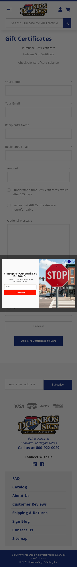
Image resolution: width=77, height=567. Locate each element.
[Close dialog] (69, 261)
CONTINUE (20, 292)
